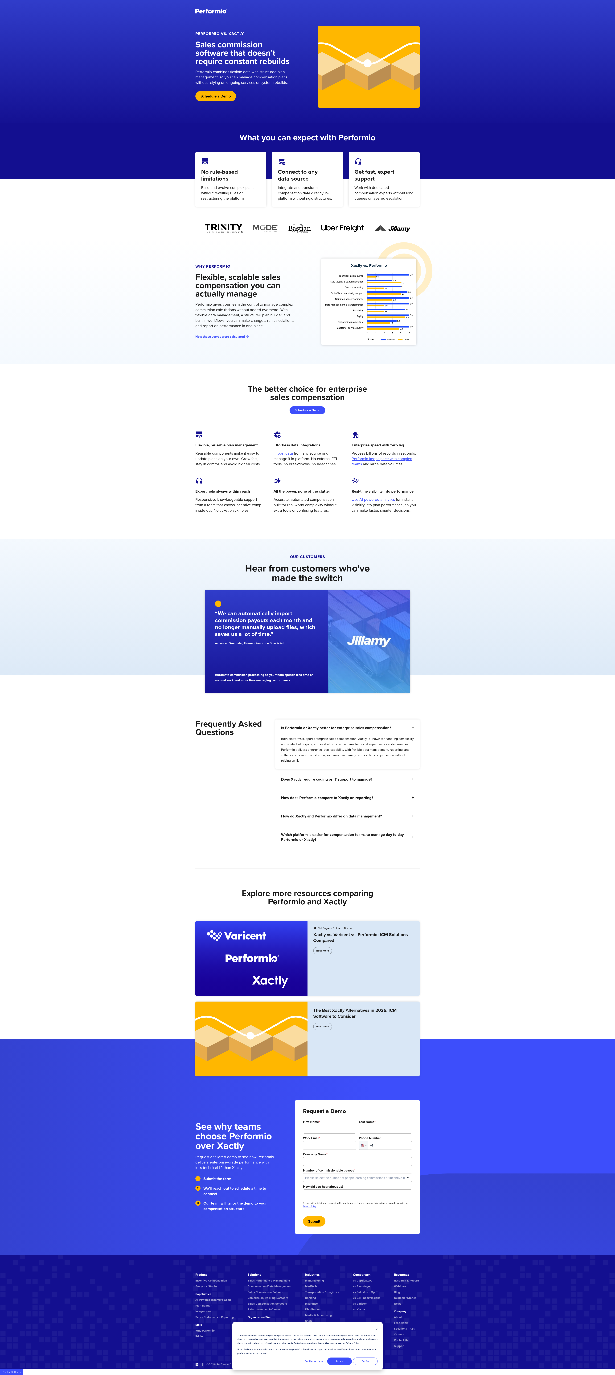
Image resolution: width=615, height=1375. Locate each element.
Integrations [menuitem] (203, 1311)
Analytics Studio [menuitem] (206, 1286)
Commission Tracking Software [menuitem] (268, 1298)
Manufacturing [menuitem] (314, 1280)
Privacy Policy (309, 1206)
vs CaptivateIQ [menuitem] (362, 1280)
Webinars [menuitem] (400, 1286)
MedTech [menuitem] (311, 1286)
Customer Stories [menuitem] (405, 1298)
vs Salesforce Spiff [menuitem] (365, 1292)
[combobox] (357, 1177)
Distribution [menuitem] (312, 1309)
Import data (283, 453)
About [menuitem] (398, 1317)
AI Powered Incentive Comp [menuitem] (213, 1300)
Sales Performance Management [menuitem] (269, 1280)
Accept (339, 1361)
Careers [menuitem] (399, 1334)
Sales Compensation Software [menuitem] (267, 1304)
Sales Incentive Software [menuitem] (264, 1309)
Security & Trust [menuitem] (404, 1329)
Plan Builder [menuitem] (203, 1305)
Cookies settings (314, 1361)
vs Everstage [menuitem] (361, 1286)
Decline (365, 1361)
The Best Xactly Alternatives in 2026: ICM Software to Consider (355, 1013)
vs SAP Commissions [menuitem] (366, 1298)
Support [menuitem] (399, 1346)
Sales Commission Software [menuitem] (266, 1292)
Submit (314, 1221)
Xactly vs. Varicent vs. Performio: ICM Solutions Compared (360, 937)
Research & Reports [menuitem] (407, 1280)
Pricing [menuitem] (200, 1336)
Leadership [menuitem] (401, 1323)
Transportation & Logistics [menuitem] (322, 1292)
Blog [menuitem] (397, 1292)
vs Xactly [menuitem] (359, 1309)
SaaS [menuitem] (308, 1321)
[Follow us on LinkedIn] (197, 1364)
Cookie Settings (11, 1372)
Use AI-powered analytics (373, 499)
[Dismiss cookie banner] (376, 1329)
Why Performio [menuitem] (205, 1330)
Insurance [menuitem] (311, 1304)
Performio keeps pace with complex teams (382, 461)
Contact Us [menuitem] (401, 1340)
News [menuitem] (397, 1304)
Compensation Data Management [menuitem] (269, 1286)
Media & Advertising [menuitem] (318, 1315)
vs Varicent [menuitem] (360, 1304)
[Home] (211, 11)
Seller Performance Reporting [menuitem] (214, 1317)
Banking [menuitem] (310, 1298)
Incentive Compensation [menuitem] (211, 1280)
